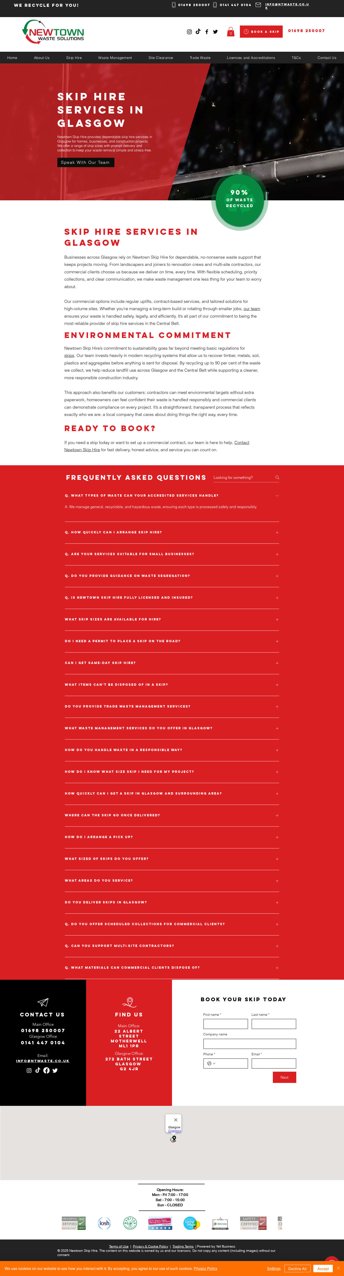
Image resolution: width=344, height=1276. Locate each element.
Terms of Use (118, 1246)
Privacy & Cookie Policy (150, 1246)
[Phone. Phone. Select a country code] (211, 1063)
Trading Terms (183, 1246)
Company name (215, 1034)
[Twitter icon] (215, 32)
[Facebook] (46, 1070)
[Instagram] (189, 32)
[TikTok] (198, 32)
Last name (260, 1014)
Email (257, 1054)
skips (69, 355)
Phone (209, 1054)
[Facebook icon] (207, 32)
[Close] (338, 1268)
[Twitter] (55, 1070)
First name (212, 1014)
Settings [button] (274, 1268)
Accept (323, 1268)
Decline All (297, 1268)
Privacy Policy (205, 1268)
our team (252, 308)
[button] (231, 32)
